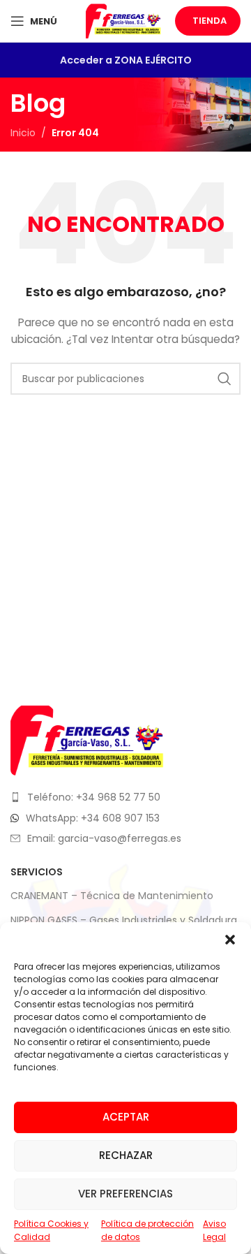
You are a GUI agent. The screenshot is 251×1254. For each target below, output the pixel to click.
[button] (230, 940)
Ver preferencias (125, 1193)
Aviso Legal (214, 1230)
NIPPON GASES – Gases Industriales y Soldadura (123, 920)
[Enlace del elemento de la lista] (125, 797)
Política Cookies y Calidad (51, 1230)
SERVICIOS (36, 872)
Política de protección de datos (147, 1230)
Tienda (209, 20)
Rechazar (126, 1155)
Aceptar (125, 1116)
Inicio (23, 133)
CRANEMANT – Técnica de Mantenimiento (111, 896)
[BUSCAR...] (224, 379)
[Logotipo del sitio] (123, 20)
